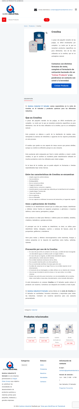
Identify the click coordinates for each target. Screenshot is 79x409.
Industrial (34, 310)
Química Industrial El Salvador (39, 106)
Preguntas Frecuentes (66, 388)
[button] (46, 33)
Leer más (31, 340)
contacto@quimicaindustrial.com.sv (61, 9)
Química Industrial (25, 406)
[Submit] (47, 20)
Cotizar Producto (61, 86)
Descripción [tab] (28, 98)
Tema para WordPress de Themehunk (53, 406)
